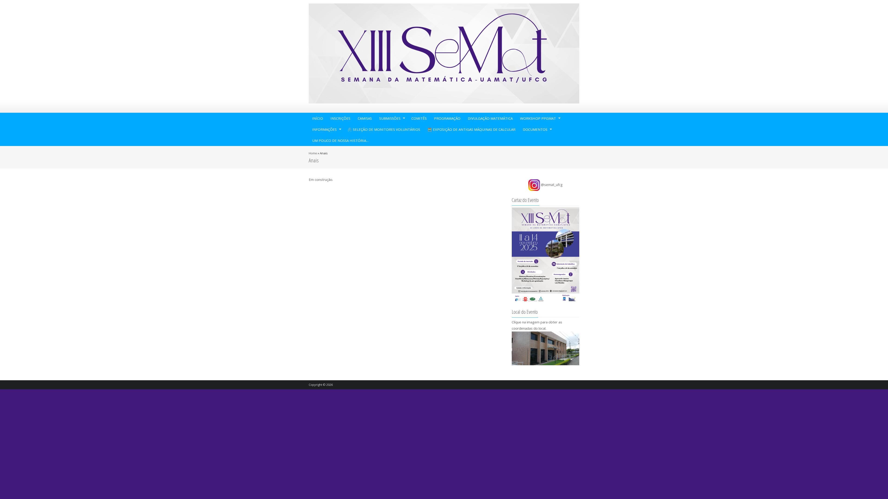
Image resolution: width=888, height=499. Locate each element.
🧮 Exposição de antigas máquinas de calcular (471, 129)
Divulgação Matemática (490, 118)
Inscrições (340, 118)
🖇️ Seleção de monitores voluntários (384, 129)
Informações (324, 129)
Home (313, 153)
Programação (447, 118)
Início (317, 118)
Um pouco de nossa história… (340, 140)
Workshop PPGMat (538, 118)
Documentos (535, 129)
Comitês (419, 118)
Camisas (365, 118)
